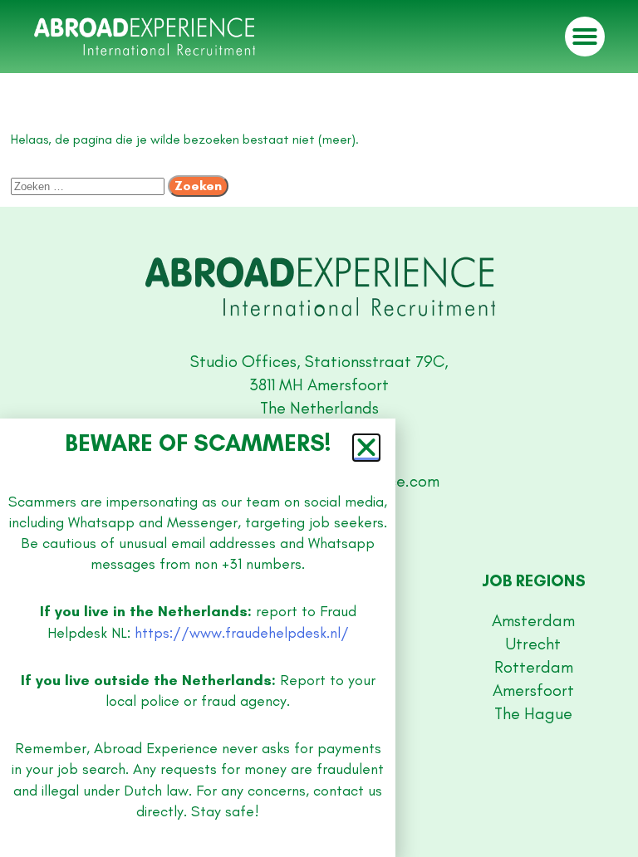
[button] (366, 447)
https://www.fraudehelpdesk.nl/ (242, 633)
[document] (319, 428)
